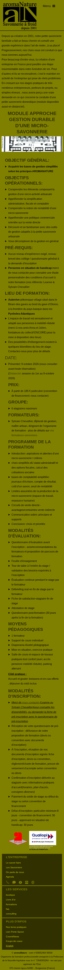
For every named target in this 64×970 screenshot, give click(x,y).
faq (7, 909)
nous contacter (30, 702)
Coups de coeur (14, 941)
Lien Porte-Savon (15, 931)
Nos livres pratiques (16, 927)
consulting (11, 913)
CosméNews (12, 936)
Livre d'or (11, 899)
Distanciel (15, 373)
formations (11, 904)
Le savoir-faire (13, 862)
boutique (10, 895)
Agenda (10, 876)
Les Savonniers (14, 867)
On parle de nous (15, 872)
